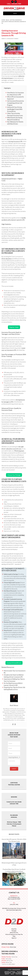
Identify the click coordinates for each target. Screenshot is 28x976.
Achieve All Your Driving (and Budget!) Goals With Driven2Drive (14, 109)
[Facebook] (13, 724)
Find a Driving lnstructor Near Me (14, 934)
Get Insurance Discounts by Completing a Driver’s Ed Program (15, 103)
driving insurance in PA (15, 141)
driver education (7, 258)
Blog (14, 936)
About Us (14, 938)
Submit (14, 768)
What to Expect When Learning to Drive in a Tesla (14, 864)
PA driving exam (19, 451)
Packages (14, 930)
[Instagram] (15, 724)
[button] (14, 327)
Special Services (14, 932)
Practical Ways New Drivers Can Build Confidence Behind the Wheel (14, 870)
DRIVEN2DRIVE (16, 969)
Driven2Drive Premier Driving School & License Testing (14, 8)
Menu (15, 13)
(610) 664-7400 (14, 904)
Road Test (14, 929)
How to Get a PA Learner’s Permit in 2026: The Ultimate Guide (14, 840)
